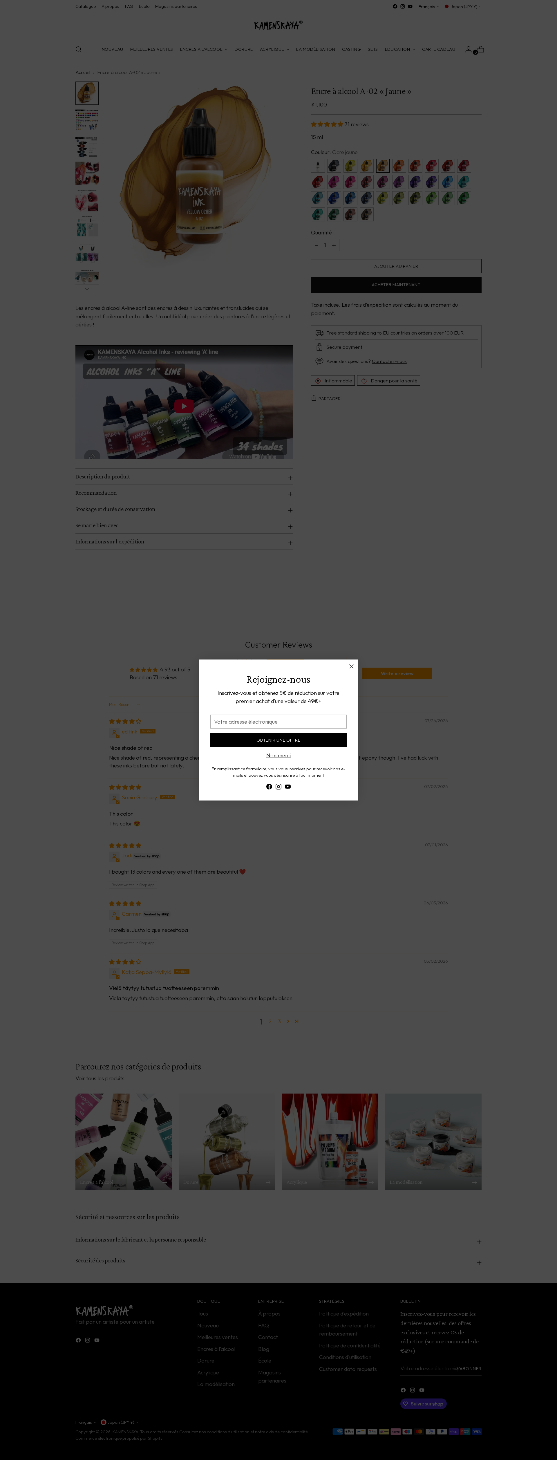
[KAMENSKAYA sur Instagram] (278, 787)
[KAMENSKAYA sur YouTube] (287, 787)
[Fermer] (351, 666)
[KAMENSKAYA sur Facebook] (269, 787)
